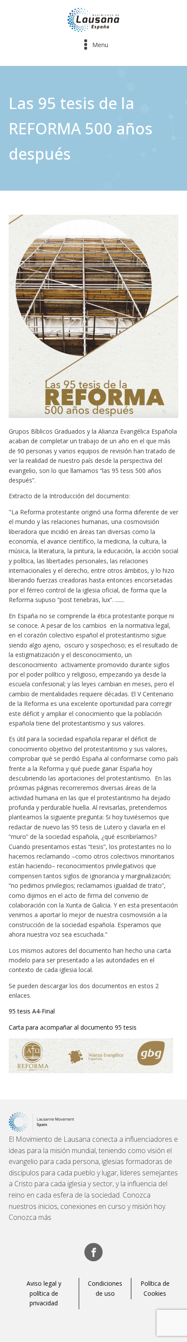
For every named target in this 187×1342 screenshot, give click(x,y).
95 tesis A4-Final (32, 1011)
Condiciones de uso (105, 1288)
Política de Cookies (155, 1288)
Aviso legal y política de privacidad (44, 1293)
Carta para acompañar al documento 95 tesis (73, 1027)
